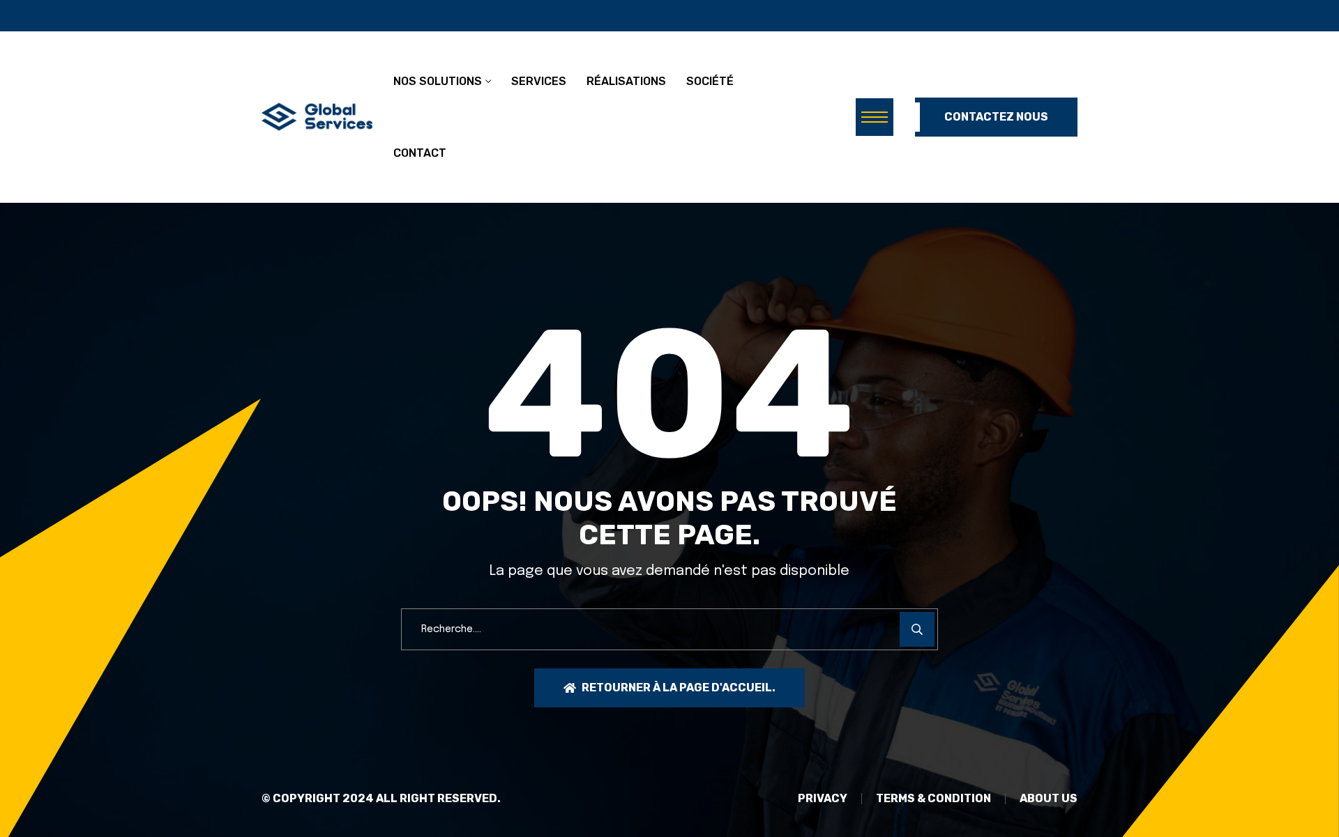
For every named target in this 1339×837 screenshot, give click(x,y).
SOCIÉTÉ (710, 81)
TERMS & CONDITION (933, 798)
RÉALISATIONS (626, 81)
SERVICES (538, 81)
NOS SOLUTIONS (437, 81)
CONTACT (419, 153)
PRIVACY (822, 798)
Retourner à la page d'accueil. (679, 687)
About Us (1048, 798)
